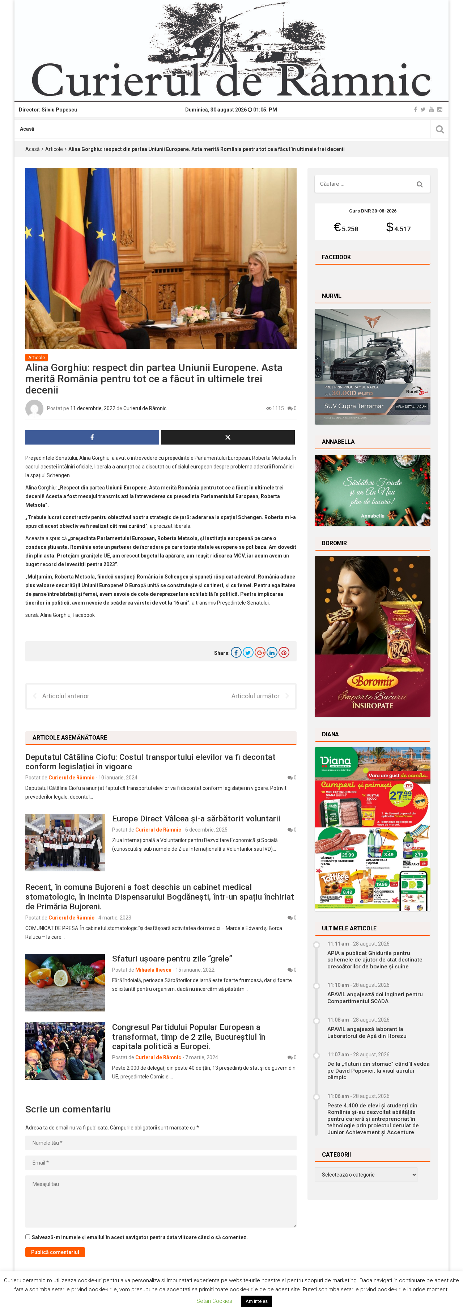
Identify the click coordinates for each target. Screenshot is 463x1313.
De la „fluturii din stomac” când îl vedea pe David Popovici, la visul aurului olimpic (378, 1071)
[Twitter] (423, 109)
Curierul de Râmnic (144, 408)
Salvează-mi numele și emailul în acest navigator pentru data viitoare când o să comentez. (140, 1237)
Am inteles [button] (257, 1301)
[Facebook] (415, 109)
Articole (54, 149)
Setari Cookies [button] (214, 1301)
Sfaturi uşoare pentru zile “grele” (172, 958)
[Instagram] (439, 109)
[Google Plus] (260, 652)
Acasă (27, 129)
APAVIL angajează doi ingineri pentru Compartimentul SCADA (375, 997)
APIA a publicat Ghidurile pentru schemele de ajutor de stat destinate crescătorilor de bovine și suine (374, 960)
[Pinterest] (284, 652)
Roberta (274, 517)
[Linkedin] (272, 652)
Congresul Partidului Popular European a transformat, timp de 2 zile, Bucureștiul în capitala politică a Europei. (189, 1036)
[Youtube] (431, 109)
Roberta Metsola (177, 538)
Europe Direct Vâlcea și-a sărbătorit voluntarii (196, 818)
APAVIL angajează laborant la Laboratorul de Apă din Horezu (367, 1032)
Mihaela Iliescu (153, 970)
